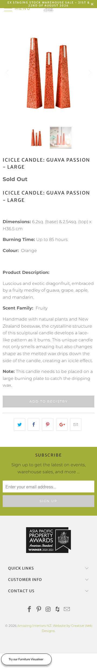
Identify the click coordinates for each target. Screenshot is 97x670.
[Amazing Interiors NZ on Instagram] (48, 610)
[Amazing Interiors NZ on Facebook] (30, 610)
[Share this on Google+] (62, 425)
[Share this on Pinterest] (47, 425)
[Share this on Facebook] (33, 425)
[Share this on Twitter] (19, 425)
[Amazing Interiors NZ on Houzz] (58, 610)
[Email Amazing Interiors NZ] (67, 610)
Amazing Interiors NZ (34, 626)
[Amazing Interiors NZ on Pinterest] (39, 610)
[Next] (89, 73)
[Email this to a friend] (76, 425)
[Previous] (7, 73)
